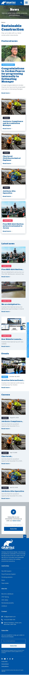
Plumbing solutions (6, 577)
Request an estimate (27, 339)
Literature (4, 606)
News (3, 580)
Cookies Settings (4, 666)
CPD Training (5, 597)
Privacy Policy (4, 661)
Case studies (5, 583)
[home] (8, 2)
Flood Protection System (8, 574)
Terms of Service (5, 663)
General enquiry (27, 327)
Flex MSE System (6, 571)
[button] (26, 2)
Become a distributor (7, 594)
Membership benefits (7, 603)
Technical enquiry (27, 352)
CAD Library (4, 600)
